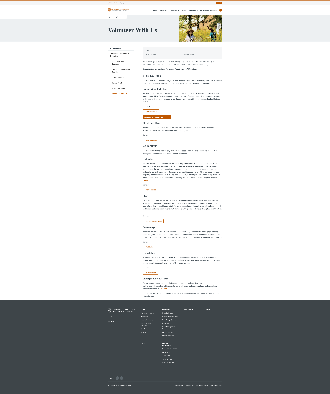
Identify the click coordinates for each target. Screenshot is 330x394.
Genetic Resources (168, 332)
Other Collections (168, 336)
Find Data (144, 329)
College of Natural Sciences (125, 3)
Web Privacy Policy (216, 385)
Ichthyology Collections (170, 316)
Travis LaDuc (151, 273)
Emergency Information (180, 385)
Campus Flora (117, 77)
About (155, 10)
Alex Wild (150, 247)
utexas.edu (112, 3)
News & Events (193, 10)
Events (143, 343)
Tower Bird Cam (118, 88)
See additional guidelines (154, 117)
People (183, 10)
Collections (163, 10)
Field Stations (174, 10)
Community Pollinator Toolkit (121, 70)
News (208, 309)
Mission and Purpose (147, 313)
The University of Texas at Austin (118, 385)
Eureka (145, 180)
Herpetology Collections (170, 320)
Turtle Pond (117, 83)
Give (219, 3)
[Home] (108, 16)
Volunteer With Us (119, 94)
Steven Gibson (151, 140)
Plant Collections (167, 313)
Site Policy (191, 385)
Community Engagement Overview (120, 54)
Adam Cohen (151, 190)
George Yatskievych (154, 221)
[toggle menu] (132, 61)
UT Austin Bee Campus (118, 62)
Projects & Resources (147, 320)
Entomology (166, 323)
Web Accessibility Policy (203, 385)
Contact (143, 332)
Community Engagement (208, 10)
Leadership (144, 316)
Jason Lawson (151, 111)
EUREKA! (163, 289)
